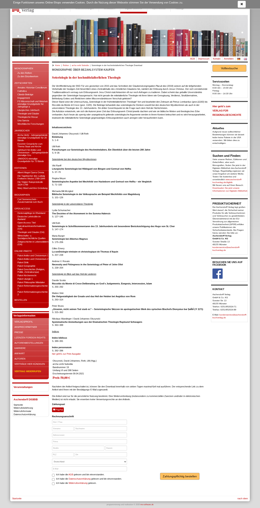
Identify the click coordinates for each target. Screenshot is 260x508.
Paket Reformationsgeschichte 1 (32, 287)
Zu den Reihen (24, 73)
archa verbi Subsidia (80, 65)
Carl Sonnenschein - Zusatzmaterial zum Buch (30, 200)
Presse (18, 332)
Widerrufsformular (22, 411)
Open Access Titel (26, 222)
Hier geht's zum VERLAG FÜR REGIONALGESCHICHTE (226, 110)
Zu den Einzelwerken (27, 76)
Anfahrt (19, 353)
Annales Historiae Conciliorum (32, 87)
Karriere (20, 348)
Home (57, 65)
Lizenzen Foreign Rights (29, 337)
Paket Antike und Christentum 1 (32, 255)
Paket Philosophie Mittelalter (31, 282)
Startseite (18, 405)
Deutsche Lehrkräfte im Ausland (29, 217)
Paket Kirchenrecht (26, 275)
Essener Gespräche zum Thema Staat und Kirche (29, 145)
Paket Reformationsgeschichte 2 (32, 293)
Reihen (66, 65)
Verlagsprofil (23, 322)
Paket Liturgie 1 (25, 279)
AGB (192, 58)
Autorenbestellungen (28, 343)
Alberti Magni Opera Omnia (30, 172)
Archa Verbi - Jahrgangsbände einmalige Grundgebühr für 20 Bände (32, 138)
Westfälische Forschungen (30, 124)
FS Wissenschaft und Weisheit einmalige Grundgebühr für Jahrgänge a (32, 104)
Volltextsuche (229, 68)
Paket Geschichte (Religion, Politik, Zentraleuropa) (31, 270)
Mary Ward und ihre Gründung (32, 188)
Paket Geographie (26, 266)
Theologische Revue (27, 117)
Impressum (203, 58)
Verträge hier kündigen (29, 364)
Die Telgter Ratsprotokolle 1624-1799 (30, 183)
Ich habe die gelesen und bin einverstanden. (80, 474)
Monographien (23, 68)
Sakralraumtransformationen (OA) (31, 227)
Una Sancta (23, 120)
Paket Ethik (23, 262)
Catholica (22, 91)
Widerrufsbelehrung (23, 408)
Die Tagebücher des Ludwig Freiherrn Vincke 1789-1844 (31, 177)
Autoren (19, 358)
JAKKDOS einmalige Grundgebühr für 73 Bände (30, 159)
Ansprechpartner (25, 327)
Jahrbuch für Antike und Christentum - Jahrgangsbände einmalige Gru (32, 152)
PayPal (59, 409)
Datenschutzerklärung (25, 414)
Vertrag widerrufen (27, 371)
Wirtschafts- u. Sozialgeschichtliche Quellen (31, 236)
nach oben (242, 498)
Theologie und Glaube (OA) (30, 232)
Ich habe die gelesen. (76, 483)
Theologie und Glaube (28, 113)
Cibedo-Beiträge (25, 94)
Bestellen (20, 300)
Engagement (23, 98)
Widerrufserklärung (78, 483)
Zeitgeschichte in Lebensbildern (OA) (33, 243)
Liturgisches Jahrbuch (28, 110)
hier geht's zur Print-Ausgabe (66, 354)
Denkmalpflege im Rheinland (31, 213)
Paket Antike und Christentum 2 (32, 259)
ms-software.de (147, 505)
